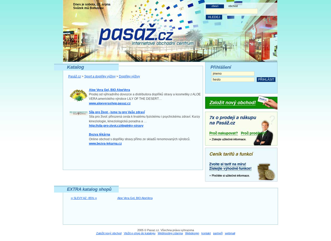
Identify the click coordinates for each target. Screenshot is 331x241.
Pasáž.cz (74, 76)
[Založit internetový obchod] (241, 102)
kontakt (206, 233)
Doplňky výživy (129, 76)
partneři (218, 233)
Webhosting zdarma (170, 233)
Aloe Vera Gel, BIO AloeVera (135, 198)
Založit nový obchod (109, 233)
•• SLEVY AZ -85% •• (84, 198)
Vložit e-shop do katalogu (139, 233)
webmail (230, 233)
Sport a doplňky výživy (100, 76)
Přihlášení (220, 67)
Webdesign (192, 233)
